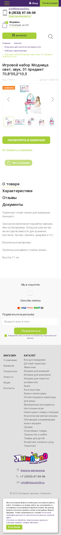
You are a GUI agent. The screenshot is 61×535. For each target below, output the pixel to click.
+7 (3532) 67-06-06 (32, 476)
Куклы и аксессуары (35, 394)
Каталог (21, 36)
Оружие (28, 427)
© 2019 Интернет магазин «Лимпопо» (30, 494)
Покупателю (10, 372)
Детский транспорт (35, 364)
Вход (35, 3)
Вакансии (9, 366)
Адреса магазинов (33, 470)
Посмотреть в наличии (26, 140)
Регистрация (50, 3)
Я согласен (14, 527)
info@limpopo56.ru (19, 9)
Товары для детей (34, 439)
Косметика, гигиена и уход (39, 442)
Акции (7, 383)
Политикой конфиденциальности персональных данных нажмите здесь (30, 515)
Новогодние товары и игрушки (41, 412)
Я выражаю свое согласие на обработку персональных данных (32, 336)
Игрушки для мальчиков (37, 375)
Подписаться (31, 330)
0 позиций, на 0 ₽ (19, 25)
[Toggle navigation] (6, 3)
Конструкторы (32, 390)
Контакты (9, 388)
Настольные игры (34, 409)
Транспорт (30, 446)
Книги (27, 386)
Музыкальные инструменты (39, 405)
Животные (30, 368)
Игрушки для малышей (36, 371)
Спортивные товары (35, 431)
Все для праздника (35, 360)
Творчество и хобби (35, 435)
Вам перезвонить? (20, 16)
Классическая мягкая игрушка (41, 416)
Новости (8, 377)
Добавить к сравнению (19, 150)
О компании (10, 360)
